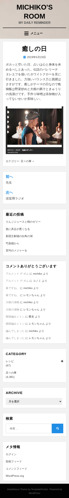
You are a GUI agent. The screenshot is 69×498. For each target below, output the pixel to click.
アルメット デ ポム (17, 273)
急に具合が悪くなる (18, 229)
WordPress (34, 493)
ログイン (11, 454)
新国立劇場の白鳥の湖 (19, 236)
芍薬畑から (12, 243)
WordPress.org (15, 475)
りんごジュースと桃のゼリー (23, 221)
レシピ (10, 361)
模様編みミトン (15, 316)
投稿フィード (14, 461)
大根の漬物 (12, 302)
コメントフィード (16, 468)
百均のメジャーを (16, 250)
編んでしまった (15, 330)
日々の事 (26, 161)
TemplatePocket (39, 489)
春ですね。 (12, 288)
